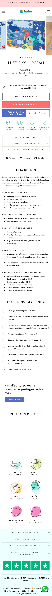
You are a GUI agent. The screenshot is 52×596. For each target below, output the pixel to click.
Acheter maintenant (26, 105)
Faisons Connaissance (25, 533)
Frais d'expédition (21, 73)
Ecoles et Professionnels (25, 546)
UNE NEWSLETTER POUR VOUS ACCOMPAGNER (25, 553)
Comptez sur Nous (25, 539)
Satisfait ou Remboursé (26, 144)
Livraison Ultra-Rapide (26, 138)
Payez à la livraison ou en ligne (26, 149)
